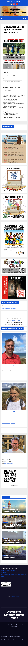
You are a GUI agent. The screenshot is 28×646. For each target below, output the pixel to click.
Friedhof (11, 642)
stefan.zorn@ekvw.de (9, 463)
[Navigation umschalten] (26, 18)
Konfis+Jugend (4, 639)
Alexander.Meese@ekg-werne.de (9, 376)
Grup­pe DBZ (8, 90)
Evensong (22, 629)
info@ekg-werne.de (15, 320)
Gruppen (10, 639)
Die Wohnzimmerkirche (14, 629)
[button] (23, 18)
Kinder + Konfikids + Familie (14, 636)
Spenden (3, 642)
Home (2, 629)
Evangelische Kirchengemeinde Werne (14, 614)
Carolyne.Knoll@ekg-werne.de (8, 423)
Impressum (3, 572)
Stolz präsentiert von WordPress (9, 624)
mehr (14, 365)
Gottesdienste (4, 636)
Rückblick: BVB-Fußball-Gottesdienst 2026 (12, 526)
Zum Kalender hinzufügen (13, 81)
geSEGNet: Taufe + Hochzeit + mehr (14, 633)
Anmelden (3, 603)
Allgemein (6, 507)
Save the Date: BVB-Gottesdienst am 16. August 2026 (11, 542)
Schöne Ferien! (9, 558)
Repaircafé (3, 633)
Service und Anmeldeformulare (20, 639)
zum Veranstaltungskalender (9, 308)
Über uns (6, 629)
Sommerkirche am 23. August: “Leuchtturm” (12, 510)
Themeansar (14, 626)
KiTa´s (7, 642)
